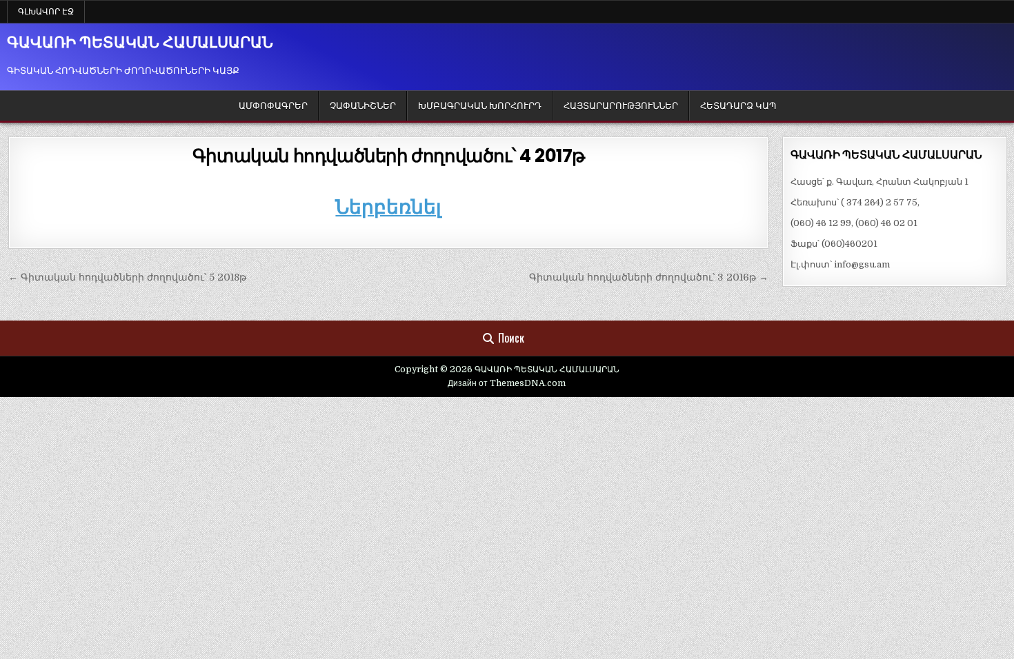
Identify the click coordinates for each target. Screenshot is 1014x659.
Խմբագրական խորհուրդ (479, 105)
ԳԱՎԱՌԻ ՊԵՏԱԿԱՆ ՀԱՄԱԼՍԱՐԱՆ (140, 42)
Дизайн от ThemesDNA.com (507, 383)
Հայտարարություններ (621, 105)
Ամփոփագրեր (273, 105)
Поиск (511, 338)
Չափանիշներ (363, 105)
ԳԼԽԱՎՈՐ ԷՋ (46, 11)
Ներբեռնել (388, 207)
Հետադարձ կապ (738, 105)
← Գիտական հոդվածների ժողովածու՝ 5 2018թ (127, 277)
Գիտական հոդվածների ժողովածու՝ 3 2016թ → (648, 277)
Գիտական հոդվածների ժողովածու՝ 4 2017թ (388, 155)
